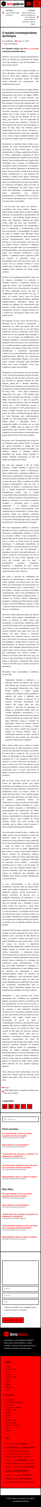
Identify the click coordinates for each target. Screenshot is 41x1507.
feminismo (14, 1460)
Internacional (31, 1463)
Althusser (8, 1444)
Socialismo (18, 1481)
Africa (17, 1090)
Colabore (8, 1384)
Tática (32, 1482)
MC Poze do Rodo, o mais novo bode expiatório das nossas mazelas (17, 1134)
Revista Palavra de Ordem (14, 1402)
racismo (17, 1479)
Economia (8, 1456)
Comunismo (28, 1447)
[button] (28, 4)
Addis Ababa (9, 1090)
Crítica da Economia (12, 1425)
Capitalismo (11, 1447)
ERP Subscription (11, 1369)
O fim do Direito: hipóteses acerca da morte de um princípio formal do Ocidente (19, 1166)
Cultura (7, 1418)
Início (7, 1372)
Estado (19, 1457)
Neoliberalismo (10, 1475)
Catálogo (8, 1367)
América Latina (16, 1444)
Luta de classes (28, 1466)
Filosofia (8, 1415)
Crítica (6, 1087)
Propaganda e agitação (13, 1407)
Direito (26, 1454)
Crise (6, 1451)
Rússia (31, 1479)
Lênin (8, 1470)
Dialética (21, 1454)
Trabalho (27, 1482)
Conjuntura (24, 1090)
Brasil (24, 1443)
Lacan (13, 1467)
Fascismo (8, 1460)
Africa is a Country (30, 48)
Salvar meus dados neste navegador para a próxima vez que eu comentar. (21, 1308)
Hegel (32, 1460)
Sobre (7, 1390)
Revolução (25, 1478)
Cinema (20, 1448)
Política (15, 1093)
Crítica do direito (10, 1420)
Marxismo (22, 1470)
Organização (19, 1475)
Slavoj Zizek (9, 1482)
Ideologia (14, 1463)
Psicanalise (10, 1478)
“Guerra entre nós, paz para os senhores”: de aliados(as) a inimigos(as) (20, 1155)
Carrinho (8, 1379)
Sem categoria (10, 1400)
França (28, 1460)
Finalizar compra (11, 1377)
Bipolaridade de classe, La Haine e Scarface (19, 1176)
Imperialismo (22, 1463)
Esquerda (15, 1457)
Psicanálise (9, 1405)
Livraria (7, 1382)
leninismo (18, 1467)
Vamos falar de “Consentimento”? (15, 1145)
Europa (28, 1456)
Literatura (8, 1412)
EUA (23, 1457)
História (8, 1463)
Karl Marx (8, 1467)
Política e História (11, 1410)
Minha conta (9, 1374)
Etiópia (31, 1090)
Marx (13, 1470)
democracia (24, 1451)
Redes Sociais (9, 1387)
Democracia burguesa (12, 1454)
